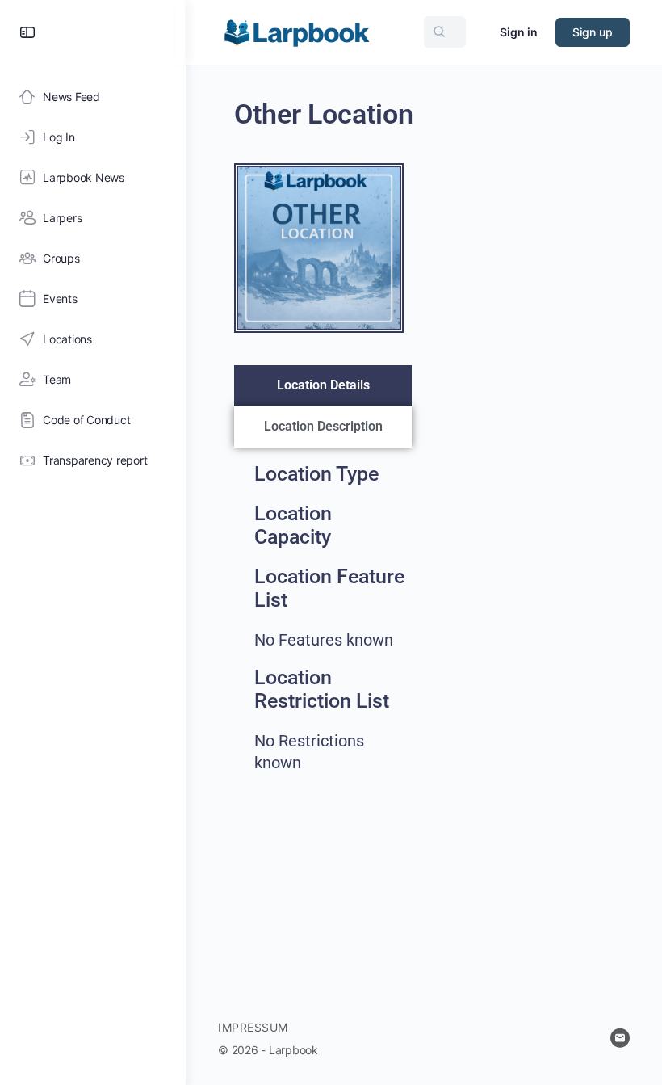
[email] (620, 1038)
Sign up (592, 32)
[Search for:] (445, 32)
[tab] (323, 385)
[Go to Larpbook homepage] (296, 31)
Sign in (519, 32)
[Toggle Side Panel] (27, 32)
